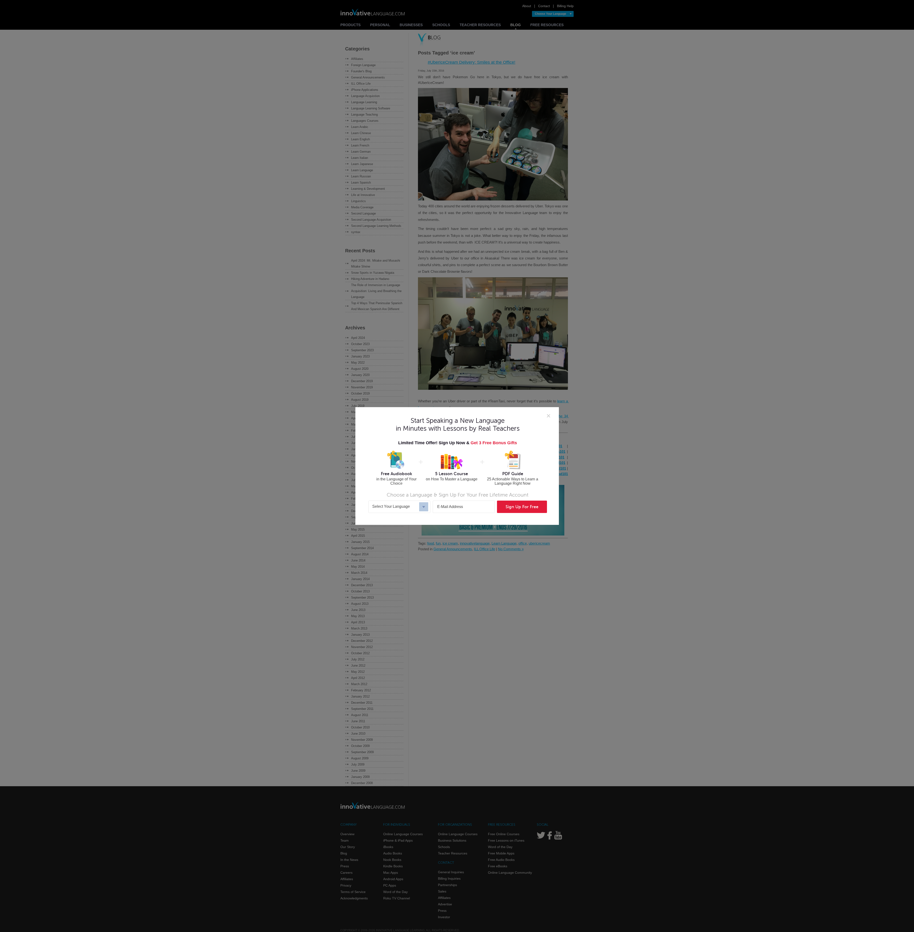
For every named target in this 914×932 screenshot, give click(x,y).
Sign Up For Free (522, 506)
